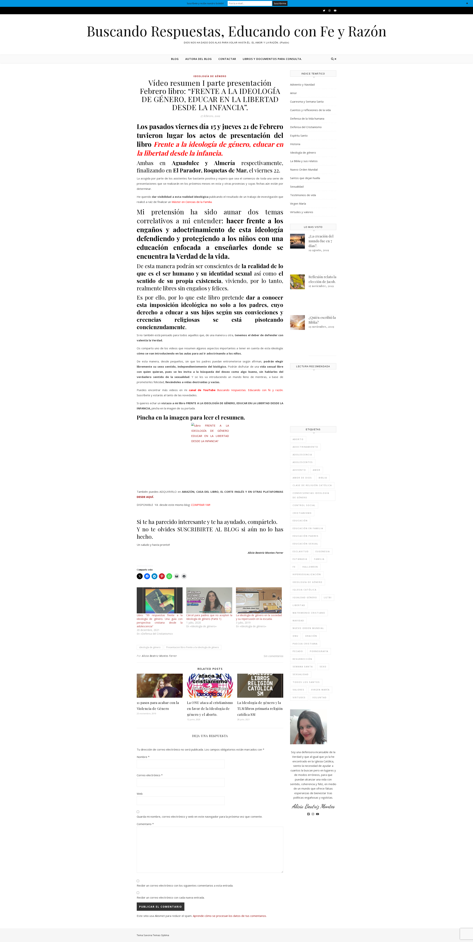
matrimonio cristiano (309, 612)
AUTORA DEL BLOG (198, 59)
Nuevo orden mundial (308, 628)
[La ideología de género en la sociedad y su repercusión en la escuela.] (259, 600)
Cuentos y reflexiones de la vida (310, 110)
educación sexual (305, 543)
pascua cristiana (305, 643)
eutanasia (300, 559)
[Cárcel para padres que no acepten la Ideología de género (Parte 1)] (209, 600)
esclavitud (301, 551)
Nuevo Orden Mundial (304, 169)
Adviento (299, 470)
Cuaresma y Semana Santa (307, 101)
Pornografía (319, 651)
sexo (323, 666)
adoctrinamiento (305, 446)
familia (319, 559)
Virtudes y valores (301, 212)
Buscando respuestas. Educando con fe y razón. (250, 390)
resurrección (302, 659)
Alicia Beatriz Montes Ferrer (159, 656)
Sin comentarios (273, 656)
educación (300, 520)
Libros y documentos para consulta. (272, 59)
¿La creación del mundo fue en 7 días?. (321, 241)
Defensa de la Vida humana (307, 118)
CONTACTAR (227, 59)
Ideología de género (210, 76)
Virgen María (298, 203)
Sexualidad (297, 186)
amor (316, 470)
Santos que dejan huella (305, 178)
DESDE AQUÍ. (145, 497)
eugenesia (323, 551)
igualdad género (305, 597)
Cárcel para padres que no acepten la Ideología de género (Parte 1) (209, 617)
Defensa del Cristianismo (306, 127)
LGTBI (328, 597)
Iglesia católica (305, 589)
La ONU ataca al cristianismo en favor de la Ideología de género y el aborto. (210, 708)
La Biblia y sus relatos (304, 161)
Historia (295, 144)
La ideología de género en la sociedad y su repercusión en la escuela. (259, 617)
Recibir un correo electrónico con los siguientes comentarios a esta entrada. (185, 885)
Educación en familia (308, 528)
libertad (299, 605)
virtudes (299, 697)
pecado (298, 651)
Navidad (298, 620)
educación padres (306, 535)
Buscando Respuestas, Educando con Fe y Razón (236, 31)
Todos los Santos (306, 682)
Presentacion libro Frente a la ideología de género (192, 647)
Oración (311, 635)
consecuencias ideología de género (311, 495)
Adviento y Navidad (302, 84)
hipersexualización (307, 574)
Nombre (143, 757)
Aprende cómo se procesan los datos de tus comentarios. (230, 916)
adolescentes (303, 462)
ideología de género (150, 647)
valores (298, 689)
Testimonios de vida (303, 195)
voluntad (319, 697)
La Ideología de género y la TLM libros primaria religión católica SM (260, 708)
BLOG (175, 59)
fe (294, 566)
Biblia (323, 477)
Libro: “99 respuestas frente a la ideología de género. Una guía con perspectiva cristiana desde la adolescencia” (160, 620)
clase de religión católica (312, 485)
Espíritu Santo (299, 135)
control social (304, 505)
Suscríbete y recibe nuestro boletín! (205, 3)
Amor (293, 93)
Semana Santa (303, 666)
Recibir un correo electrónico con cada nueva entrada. (171, 897)
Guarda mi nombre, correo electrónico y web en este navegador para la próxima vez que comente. (199, 816)
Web (140, 793)
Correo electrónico (150, 775)
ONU (295, 635)
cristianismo (302, 513)
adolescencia (302, 454)
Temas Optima (161, 935)
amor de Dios (302, 477)
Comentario (145, 824)
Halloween (310, 566)
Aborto (298, 439)
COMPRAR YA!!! (200, 505)
